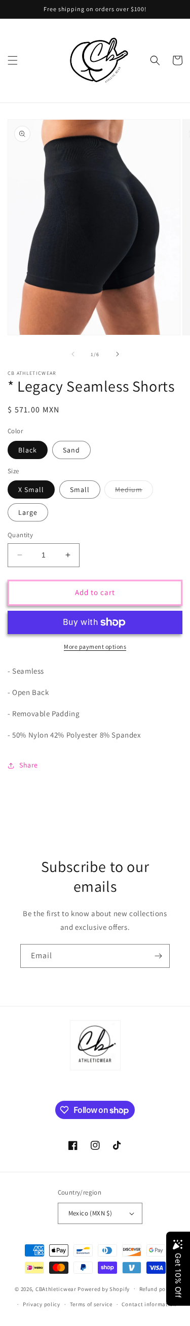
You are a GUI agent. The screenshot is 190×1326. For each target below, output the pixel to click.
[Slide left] (73, 354)
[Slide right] (117, 354)
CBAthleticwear (56, 1288)
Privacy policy (41, 1304)
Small (80, 489)
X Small (31, 489)
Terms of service (91, 1304)
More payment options (95, 646)
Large (27, 512)
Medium (134, 491)
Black (27, 450)
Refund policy (157, 1289)
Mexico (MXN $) (90, 1213)
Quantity (20, 535)
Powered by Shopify (104, 1288)
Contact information (149, 1304)
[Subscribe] (158, 956)
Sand (71, 450)
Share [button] (28, 765)
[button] (13, 60)
